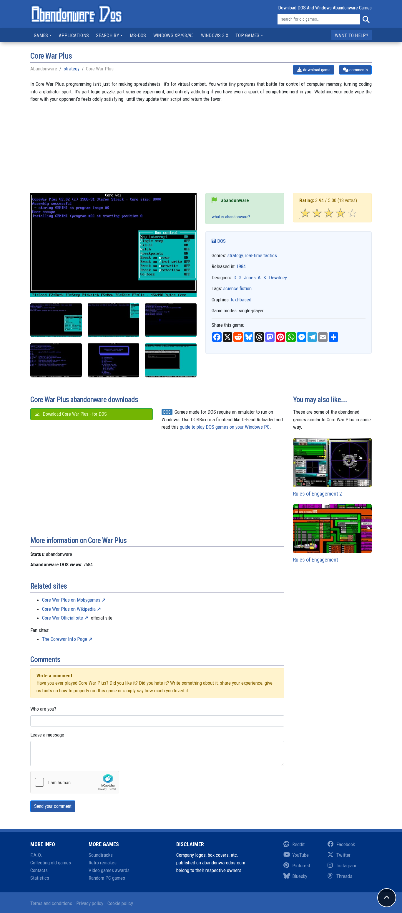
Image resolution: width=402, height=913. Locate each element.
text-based (241, 300)
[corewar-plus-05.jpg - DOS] (56, 320)
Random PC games (107, 878)
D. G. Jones (244, 277)
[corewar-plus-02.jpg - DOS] (171, 320)
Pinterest (301, 866)
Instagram (346, 866)
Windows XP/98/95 (173, 35)
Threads (344, 876)
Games (41, 35)
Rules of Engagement (315, 560)
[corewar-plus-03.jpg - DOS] (56, 360)
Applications (74, 35)
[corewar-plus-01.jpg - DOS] (113, 320)
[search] (366, 19)
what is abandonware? (231, 216)
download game (316, 69)
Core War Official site (62, 618)
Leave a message (47, 735)
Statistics (39, 878)
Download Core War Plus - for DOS (74, 414)
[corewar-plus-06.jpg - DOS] (171, 360)
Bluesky (299, 876)
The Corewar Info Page (64, 639)
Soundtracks (101, 855)
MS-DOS (138, 35)
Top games (247, 35)
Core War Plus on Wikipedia (69, 609)
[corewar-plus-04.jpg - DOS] (113, 360)
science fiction (237, 288)
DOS (221, 241)
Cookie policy (120, 903)
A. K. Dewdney (272, 277)
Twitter (343, 855)
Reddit (298, 844)
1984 (241, 266)
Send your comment (53, 806)
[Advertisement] (201, 151)
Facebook (345, 844)
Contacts (39, 870)
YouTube (300, 855)
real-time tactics (261, 255)
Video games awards (109, 870)
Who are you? (43, 709)
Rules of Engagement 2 (317, 494)
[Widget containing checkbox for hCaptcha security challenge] (74, 782)
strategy (71, 69)
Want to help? (351, 35)
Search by (107, 35)
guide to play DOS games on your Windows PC (225, 427)
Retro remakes (103, 863)
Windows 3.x (214, 35)
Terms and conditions (51, 903)
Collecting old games (50, 863)
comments (358, 69)
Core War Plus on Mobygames (71, 600)
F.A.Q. (36, 855)
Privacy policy (89, 903)
